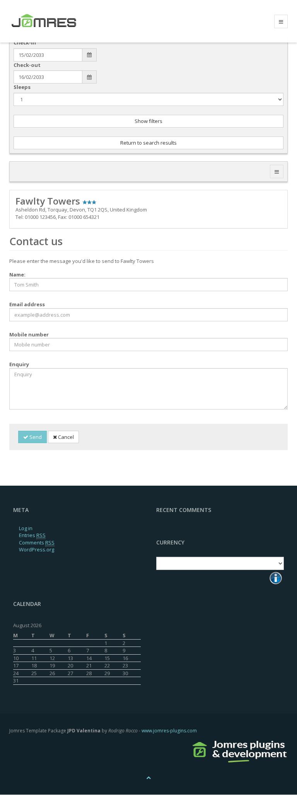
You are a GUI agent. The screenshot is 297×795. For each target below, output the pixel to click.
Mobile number (29, 334)
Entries (32, 535)
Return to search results (148, 142)
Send (35, 436)
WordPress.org (36, 549)
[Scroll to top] (148, 777)
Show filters (148, 121)
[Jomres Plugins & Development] (240, 750)
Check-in (25, 42)
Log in (25, 528)
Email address (27, 304)
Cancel (65, 436)
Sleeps (22, 87)
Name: (17, 274)
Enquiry (19, 364)
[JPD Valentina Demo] (52, 21)
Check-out (27, 64)
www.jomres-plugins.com (169, 730)
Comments (37, 542)
